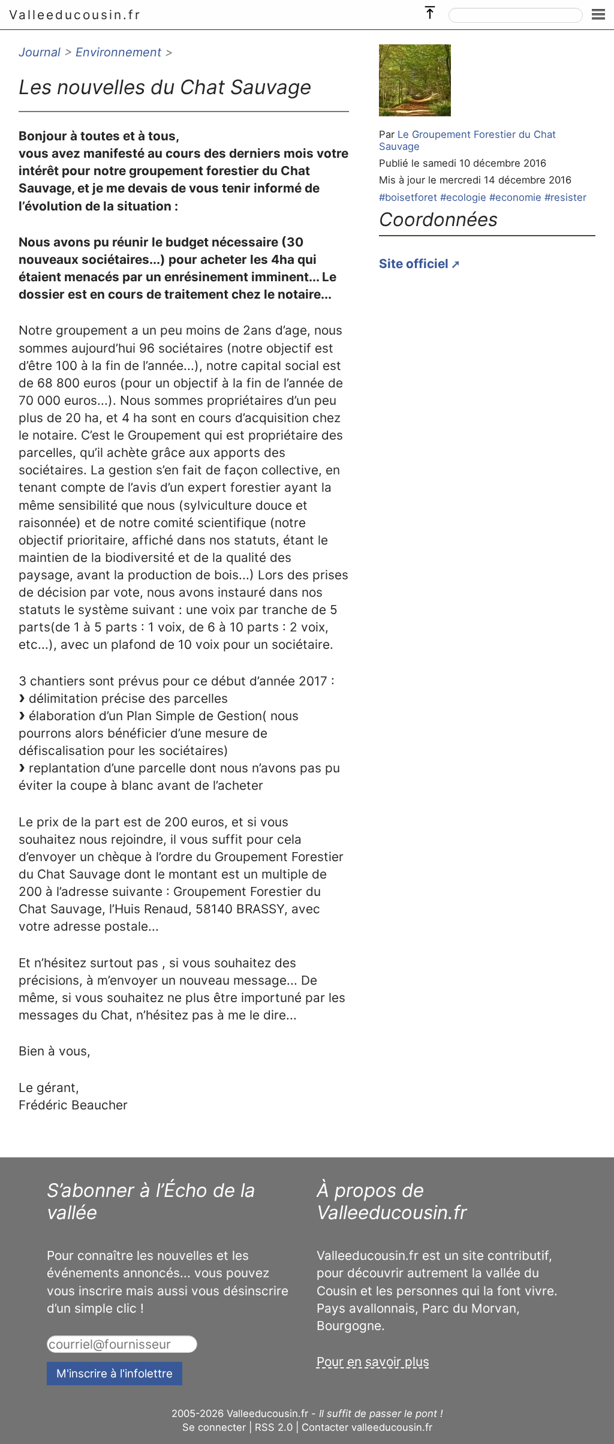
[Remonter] (430, 9)
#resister (565, 197)
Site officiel (414, 263)
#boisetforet (408, 197)
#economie (515, 197)
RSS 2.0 (274, 1427)
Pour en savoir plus (373, 1361)
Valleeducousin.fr (75, 14)
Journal (40, 52)
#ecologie (463, 197)
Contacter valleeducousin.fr (367, 1427)
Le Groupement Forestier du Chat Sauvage (467, 140)
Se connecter (214, 1427)
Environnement (118, 52)
